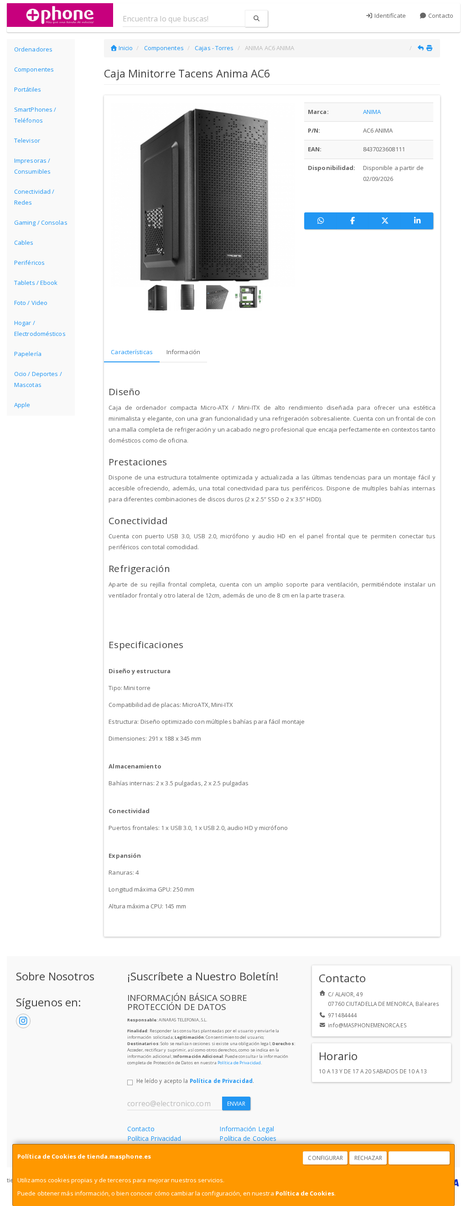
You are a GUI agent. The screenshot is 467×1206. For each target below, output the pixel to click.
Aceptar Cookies (420, 1158)
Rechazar (368, 1158)
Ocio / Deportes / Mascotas (38, 379)
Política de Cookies (304, 1193)
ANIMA (372, 112)
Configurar (325, 1158)
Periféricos (29, 262)
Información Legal (246, 1128)
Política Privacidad (154, 1138)
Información (183, 352)
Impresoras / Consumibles (32, 165)
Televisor (27, 140)
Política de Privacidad (239, 1063)
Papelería (28, 354)
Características (132, 352)
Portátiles (27, 89)
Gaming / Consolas (40, 222)
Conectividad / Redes (34, 196)
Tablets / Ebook (36, 282)
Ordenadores (33, 49)
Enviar (236, 1104)
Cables (24, 242)
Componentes (34, 69)
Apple (22, 405)
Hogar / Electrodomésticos (40, 328)
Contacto (440, 15)
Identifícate (389, 15)
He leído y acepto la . (195, 1080)
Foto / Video (30, 303)
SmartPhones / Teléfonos (35, 114)
